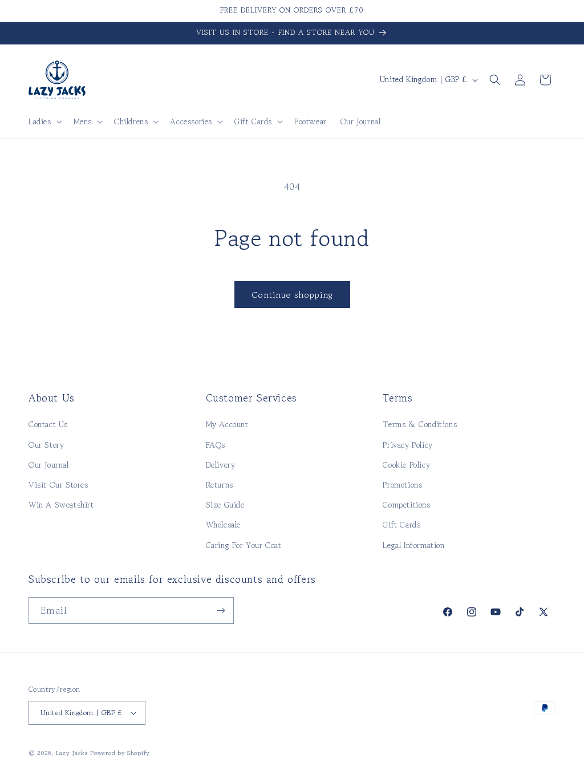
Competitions (406, 504)
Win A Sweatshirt (61, 504)
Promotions (402, 484)
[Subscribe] (220, 610)
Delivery (221, 464)
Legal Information (413, 545)
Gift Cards (401, 524)
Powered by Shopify (120, 752)
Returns (219, 484)
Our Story (46, 445)
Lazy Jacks (72, 752)
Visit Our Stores (58, 484)
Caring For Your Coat (244, 545)
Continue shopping (292, 295)
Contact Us (48, 424)
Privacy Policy (407, 445)
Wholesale (223, 524)
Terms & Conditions (420, 424)
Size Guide (225, 504)
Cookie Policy (406, 464)
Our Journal (49, 464)
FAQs (215, 445)
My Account (227, 424)
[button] (44, 121)
